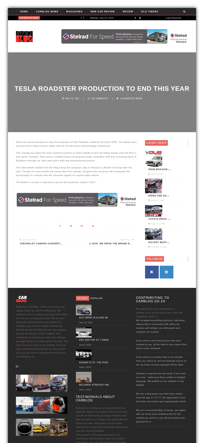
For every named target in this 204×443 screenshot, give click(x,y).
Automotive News (29, 18)
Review (128, 11)
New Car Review (103, 11)
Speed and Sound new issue (167, 195)
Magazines (74, 11)
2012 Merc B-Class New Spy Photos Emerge (108, 317)
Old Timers (149, 11)
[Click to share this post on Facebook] (60, 226)
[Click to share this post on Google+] (82, 226)
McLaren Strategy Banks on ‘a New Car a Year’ (111, 384)
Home (24, 11)
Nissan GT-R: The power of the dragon (106, 362)
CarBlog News (47, 11)
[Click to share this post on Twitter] (71, 226)
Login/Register (174, 18)
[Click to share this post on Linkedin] (93, 226)
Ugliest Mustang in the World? (170, 242)
